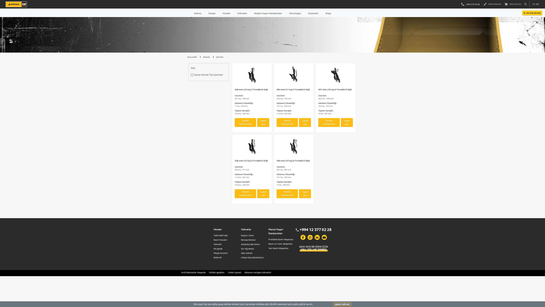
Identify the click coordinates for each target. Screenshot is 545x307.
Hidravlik (217, 244)
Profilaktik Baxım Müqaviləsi (281, 239)
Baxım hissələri (220, 239)
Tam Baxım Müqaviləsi (278, 248)
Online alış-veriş (515, 4)
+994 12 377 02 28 (473, 4)
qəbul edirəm (342, 304)
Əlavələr (206, 57)
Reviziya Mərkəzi (248, 239)
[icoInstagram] (310, 237)
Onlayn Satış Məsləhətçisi (252, 257)
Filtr (193, 68)
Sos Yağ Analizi (247, 248)
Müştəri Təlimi (247, 235)
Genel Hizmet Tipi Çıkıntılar (208, 74)
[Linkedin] (317, 237)
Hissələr (226, 13)
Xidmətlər (242, 13)
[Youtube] (324, 237)
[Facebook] (303, 237)
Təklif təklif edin (221, 235)
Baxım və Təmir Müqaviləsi (280, 243)
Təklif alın (263, 122)
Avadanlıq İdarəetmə (250, 244)
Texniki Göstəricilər (245, 122)
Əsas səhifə (192, 57)
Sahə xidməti (246, 253)
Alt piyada (218, 248)
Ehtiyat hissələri (221, 253)
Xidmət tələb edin (494, 4)
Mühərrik (218, 257)
